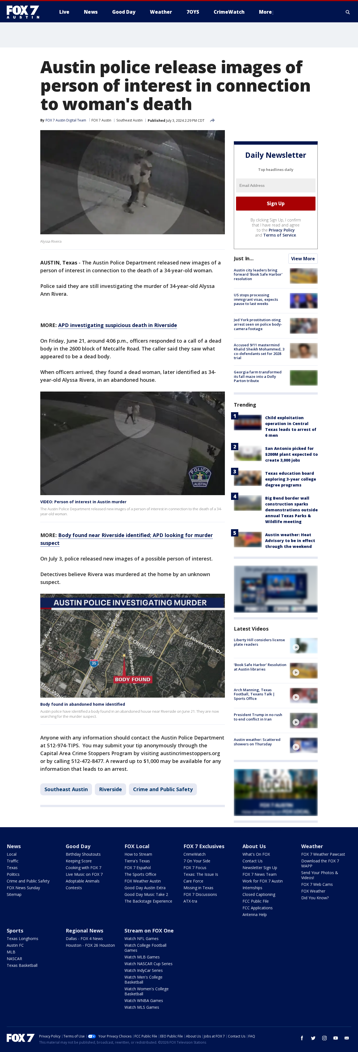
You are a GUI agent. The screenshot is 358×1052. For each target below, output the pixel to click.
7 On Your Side (196, 860)
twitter (313, 1038)
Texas (12, 867)
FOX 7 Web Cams (317, 884)
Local (12, 854)
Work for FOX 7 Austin (262, 881)
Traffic (12, 860)
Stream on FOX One (149, 930)
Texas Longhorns (22, 938)
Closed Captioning (258, 894)
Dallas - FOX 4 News (84, 938)
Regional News (84, 930)
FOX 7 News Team (259, 874)
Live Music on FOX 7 (84, 874)
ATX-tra (190, 901)
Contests (74, 887)
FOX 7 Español (137, 867)
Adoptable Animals (83, 881)
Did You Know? (315, 897)
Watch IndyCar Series (143, 970)
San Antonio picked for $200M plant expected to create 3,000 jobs (291, 454)
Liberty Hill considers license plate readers (259, 642)
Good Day (78, 846)
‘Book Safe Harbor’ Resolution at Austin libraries (260, 667)
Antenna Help (254, 914)
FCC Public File (255, 901)
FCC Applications (257, 907)
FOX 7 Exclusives (203, 846)
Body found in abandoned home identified (82, 704)
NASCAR (14, 958)
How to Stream (138, 854)
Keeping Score (79, 860)
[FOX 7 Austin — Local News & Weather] (25, 12)
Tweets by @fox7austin (258, 829)
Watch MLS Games (141, 1007)
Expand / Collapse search (348, 12)
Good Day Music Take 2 (146, 894)
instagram (324, 1038)
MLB (11, 952)
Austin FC (15, 945)
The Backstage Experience (148, 901)
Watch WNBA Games (143, 1000)
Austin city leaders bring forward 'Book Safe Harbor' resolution (258, 274)
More (265, 12)
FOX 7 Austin (101, 120)
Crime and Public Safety (163, 789)
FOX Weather (313, 891)
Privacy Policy (282, 230)
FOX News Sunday (23, 887)
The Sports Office (140, 874)
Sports (15, 930)
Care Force (193, 881)
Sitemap (14, 894)
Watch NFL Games (141, 938)
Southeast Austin (129, 120)
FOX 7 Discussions (200, 894)
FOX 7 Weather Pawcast (323, 854)
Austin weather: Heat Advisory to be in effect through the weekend (290, 540)
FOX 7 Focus (194, 867)
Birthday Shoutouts (83, 854)
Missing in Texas (198, 887)
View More (303, 259)
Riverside (110, 789)
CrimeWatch (194, 854)
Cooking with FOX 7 (83, 867)
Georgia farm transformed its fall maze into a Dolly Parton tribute (258, 376)
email (346, 1038)
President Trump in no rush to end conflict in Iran (258, 717)
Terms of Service (279, 235)
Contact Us (252, 860)
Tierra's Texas (137, 860)
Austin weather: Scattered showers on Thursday (257, 741)
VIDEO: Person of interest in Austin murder (83, 501)
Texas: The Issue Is (200, 874)
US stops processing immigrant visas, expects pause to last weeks (256, 299)
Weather (312, 846)
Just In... (244, 258)
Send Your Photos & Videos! (319, 875)
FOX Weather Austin (142, 881)
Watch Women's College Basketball (146, 991)
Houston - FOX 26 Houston (90, 945)
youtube (335, 1038)
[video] (304, 645)
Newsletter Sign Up (259, 867)
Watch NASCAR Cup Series (148, 963)
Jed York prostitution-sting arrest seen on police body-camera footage (258, 324)
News (14, 846)
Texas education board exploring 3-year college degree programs (290, 479)
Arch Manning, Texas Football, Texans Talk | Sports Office (254, 694)
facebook (302, 1038)
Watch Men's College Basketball (143, 979)
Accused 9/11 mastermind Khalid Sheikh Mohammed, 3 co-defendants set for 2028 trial (259, 351)
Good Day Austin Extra (145, 887)
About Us (254, 846)
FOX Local (136, 846)
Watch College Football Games (145, 948)
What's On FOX (256, 854)
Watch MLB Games (142, 957)
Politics (13, 874)
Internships (252, 887)
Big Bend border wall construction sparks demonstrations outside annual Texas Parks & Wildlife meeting (291, 509)
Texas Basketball (22, 965)
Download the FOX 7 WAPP (320, 863)
